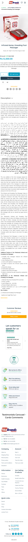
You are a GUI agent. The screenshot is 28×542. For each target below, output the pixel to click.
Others (3, 492)
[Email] (20, 89)
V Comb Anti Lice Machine (19, 481)
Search (3, 501)
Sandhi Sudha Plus (19, 478)
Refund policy (4, 457)
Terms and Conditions (6, 463)
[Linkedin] (14, 89)
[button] (14, 86)
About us (3, 452)
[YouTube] (18, 534)
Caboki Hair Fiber (19, 485)
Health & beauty (5, 479)
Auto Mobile (4, 481)
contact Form (4, 512)
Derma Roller (18, 490)
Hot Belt (17, 475)
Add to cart (15, 74)
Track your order (19, 463)
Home (4, 7)
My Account (18, 455)
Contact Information (6, 509)
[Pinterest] (17, 89)
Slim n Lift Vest (18, 493)
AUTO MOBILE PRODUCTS (14, 7)
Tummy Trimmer (19, 488)
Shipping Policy (5, 455)
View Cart (17, 457)
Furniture (3, 484)
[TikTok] (21, 534)
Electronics (4, 476)
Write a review (14, 316)
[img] (15, 331)
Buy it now (10, 78)
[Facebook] (8, 89)
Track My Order (19, 460)
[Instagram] (16, 534)
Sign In (16, 452)
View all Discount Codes (15, 371)
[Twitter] (11, 89)
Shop (2, 506)
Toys (2, 489)
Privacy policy (4, 460)
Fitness (3, 473)
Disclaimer (4, 465)
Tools (2, 487)
